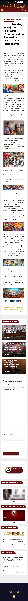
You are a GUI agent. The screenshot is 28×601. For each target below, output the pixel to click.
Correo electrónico (8, 434)
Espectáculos (13, 360)
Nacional (6, 345)
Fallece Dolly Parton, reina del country (13, 365)
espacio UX (18, 19)
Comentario (6, 393)
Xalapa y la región (9, 21)
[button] (22, 10)
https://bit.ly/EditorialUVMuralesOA (13, 280)
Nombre (5, 425)
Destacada (12, 19)
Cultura (6, 19)
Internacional (7, 362)
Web (4, 444)
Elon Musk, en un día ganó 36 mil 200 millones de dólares (9, 307)
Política (17, 328)
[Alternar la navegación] (25, 10)
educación (12, 343)
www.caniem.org (13, 148)
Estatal (12, 328)
